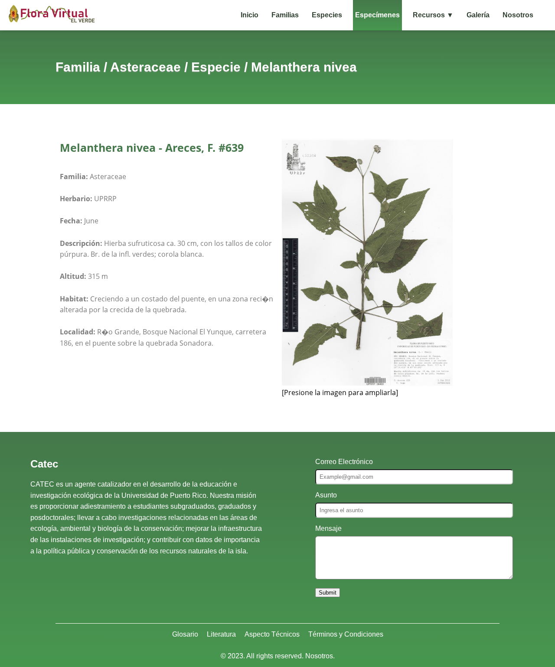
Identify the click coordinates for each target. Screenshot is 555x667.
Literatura (221, 634)
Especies (327, 15)
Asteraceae (145, 67)
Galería (478, 15)
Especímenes (377, 15)
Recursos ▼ (433, 15)
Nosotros (518, 15)
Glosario (185, 634)
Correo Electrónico (344, 461)
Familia (78, 67)
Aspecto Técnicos (272, 634)
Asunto (326, 495)
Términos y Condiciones (345, 634)
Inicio (249, 15)
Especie (216, 67)
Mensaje (328, 528)
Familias (285, 15)
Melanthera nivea (304, 67)
